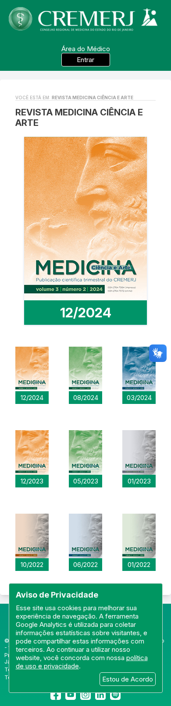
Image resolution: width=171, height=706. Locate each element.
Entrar (85, 60)
